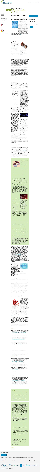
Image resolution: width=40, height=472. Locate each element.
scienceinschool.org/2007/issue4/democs (17, 366)
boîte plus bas (24, 150)
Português (3, 30)
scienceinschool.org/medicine (16, 388)
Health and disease (6, 20)
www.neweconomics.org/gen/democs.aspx (17, 361)
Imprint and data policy (4, 461)
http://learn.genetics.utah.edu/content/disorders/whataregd (20, 372)
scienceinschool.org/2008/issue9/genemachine (18, 339)
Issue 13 (20, 8)
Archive (21, 459)
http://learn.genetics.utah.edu (16, 375)
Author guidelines (29, 4)
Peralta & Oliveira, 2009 (14, 47)
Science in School (13, 8)
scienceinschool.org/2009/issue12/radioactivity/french (19, 335)
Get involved (24, 4)
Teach (17, 4)
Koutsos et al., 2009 (18, 254)
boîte (21, 34)
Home (1, 4)
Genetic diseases (6, 19)
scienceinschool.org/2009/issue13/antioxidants (18, 380)
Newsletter (32, 2)
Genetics (2, 20)
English (2, 24)
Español (3, 31)
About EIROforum (3, 460)
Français (3, 25)
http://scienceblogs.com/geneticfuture (19, 384)
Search (36, 2)
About (21, 4)
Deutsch (3, 26)
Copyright (13, 459)
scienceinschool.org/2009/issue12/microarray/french (19, 332)
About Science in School (4, 459)
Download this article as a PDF (33, 15)
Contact (29, 2)
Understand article (8, 10)
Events (19, 4)
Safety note (13, 460)
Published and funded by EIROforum (5, 468)
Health (6, 18)
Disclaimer (13, 461)
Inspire (11, 4)
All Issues (8, 4)
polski (2, 29)
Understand (13, 4)
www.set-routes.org (19, 344)
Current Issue (4, 4)
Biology (4, 18)
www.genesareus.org (15, 369)
